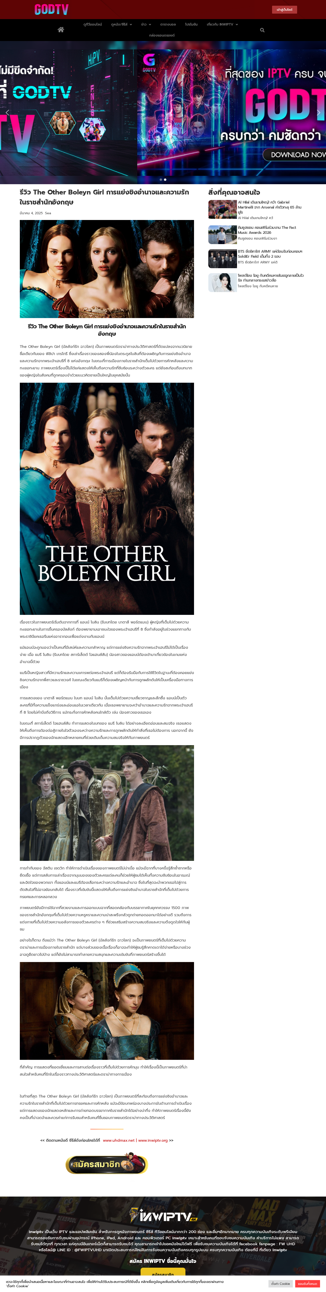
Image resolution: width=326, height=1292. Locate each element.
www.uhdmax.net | (120, 1140)
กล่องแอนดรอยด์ (162, 35)
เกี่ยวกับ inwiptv (220, 24)
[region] (163, 112)
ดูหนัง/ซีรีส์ (119, 24)
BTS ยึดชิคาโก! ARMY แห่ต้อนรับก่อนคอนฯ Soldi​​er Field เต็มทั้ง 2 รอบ (270, 254)
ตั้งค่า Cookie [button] (280, 1284)
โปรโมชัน (191, 24)
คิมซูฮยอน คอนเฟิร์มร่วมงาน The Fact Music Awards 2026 (267, 230)
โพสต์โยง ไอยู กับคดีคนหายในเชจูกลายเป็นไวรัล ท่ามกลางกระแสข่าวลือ (271, 278)
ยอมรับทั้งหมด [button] (307, 1284)
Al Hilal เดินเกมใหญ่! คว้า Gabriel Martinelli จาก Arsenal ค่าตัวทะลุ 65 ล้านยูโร (269, 207)
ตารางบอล (168, 24)
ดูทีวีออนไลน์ (93, 24)
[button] (262, 30)
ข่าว (144, 24)
